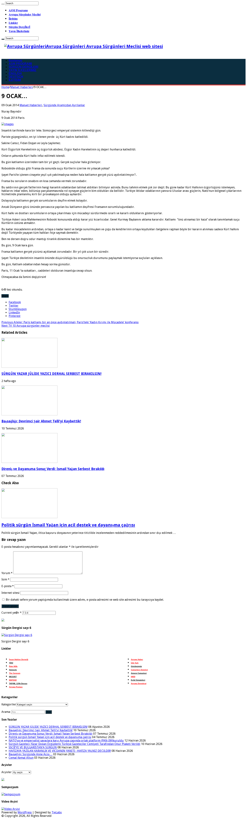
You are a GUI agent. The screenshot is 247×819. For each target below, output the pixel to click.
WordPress (25, 812)
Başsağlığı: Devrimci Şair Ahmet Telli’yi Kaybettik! (41, 421)
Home (5, 87)
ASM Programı (18, 10)
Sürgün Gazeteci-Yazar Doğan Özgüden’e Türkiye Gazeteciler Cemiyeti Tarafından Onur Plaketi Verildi (74, 744)
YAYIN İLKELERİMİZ (22, 70)
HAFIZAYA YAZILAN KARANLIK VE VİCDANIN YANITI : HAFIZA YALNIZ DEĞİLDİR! (60, 751)
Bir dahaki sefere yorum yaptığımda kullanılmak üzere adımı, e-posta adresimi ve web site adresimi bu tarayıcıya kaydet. (85, 599)
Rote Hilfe (13, 666)
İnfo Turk (135, 663)
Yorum (6, 573)
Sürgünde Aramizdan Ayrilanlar (64, 105)
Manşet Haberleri (21, 87)
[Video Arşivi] (10, 809)
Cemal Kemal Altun (21, 757)
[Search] (2, 4)
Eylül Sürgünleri (138, 680)
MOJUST (13, 677)
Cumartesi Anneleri (139, 670)
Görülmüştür (136, 666)
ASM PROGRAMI (20, 63)
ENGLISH (15, 73)
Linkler (13, 23)
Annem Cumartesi (139, 673)
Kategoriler (8, 704)
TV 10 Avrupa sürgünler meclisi (25, 325)
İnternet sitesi (10, 593)
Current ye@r (11, 612)
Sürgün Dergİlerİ (19, 27)
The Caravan (14, 673)
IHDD (133, 677)
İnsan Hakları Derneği (18, 659)
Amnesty (13, 670)
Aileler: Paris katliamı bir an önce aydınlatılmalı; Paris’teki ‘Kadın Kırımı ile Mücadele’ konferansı (70, 322)
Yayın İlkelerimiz (19, 31)
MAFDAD (13, 680)
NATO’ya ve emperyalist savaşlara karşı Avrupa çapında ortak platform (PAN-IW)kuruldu (66, 740)
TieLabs (57, 812)
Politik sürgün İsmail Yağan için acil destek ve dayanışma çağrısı (68, 525)
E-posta (7, 586)
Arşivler (6, 772)
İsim (5, 579)
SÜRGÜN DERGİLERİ (23, 66)
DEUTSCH (16, 76)
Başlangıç (15, 60)
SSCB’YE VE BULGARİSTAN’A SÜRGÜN (33, 747)
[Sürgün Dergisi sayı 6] (16, 635)
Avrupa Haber (137, 659)
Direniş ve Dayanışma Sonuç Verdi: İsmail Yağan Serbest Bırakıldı (52, 469)
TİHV (11, 663)
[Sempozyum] (10, 794)
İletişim (13, 18)
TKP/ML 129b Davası (18, 683)
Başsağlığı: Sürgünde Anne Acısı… (30, 754)
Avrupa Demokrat (138, 683)
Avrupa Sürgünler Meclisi (25, 14)
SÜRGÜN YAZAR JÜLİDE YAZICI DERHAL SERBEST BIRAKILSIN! (51, 374)
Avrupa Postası (16, 687)
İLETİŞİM (15, 79)
